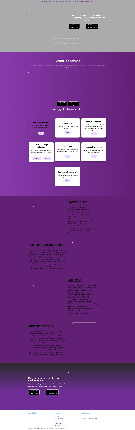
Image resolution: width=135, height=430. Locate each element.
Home (43, 1)
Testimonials (84, 1)
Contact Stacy (90, 1)
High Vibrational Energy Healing (62, 1)
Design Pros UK (69, 428)
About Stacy (79, 1)
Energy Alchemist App (49, 1)
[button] (49, 1)
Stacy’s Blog (73, 1)
